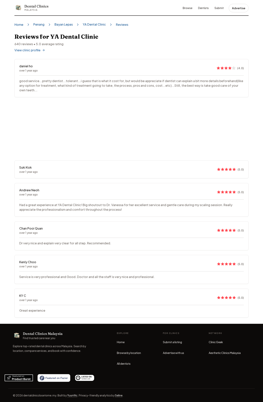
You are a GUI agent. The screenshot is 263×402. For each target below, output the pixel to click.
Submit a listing (172, 342)
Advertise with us (173, 353)
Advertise (238, 8)
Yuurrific (72, 395)
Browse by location (129, 353)
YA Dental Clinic (94, 24)
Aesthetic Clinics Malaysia (225, 353)
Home (18, 24)
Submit (219, 8)
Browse (187, 8)
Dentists (203, 8)
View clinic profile (27, 50)
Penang (38, 24)
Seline (118, 395)
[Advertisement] (131, 129)
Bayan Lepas (63, 24)
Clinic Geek (216, 343)
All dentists (124, 363)
